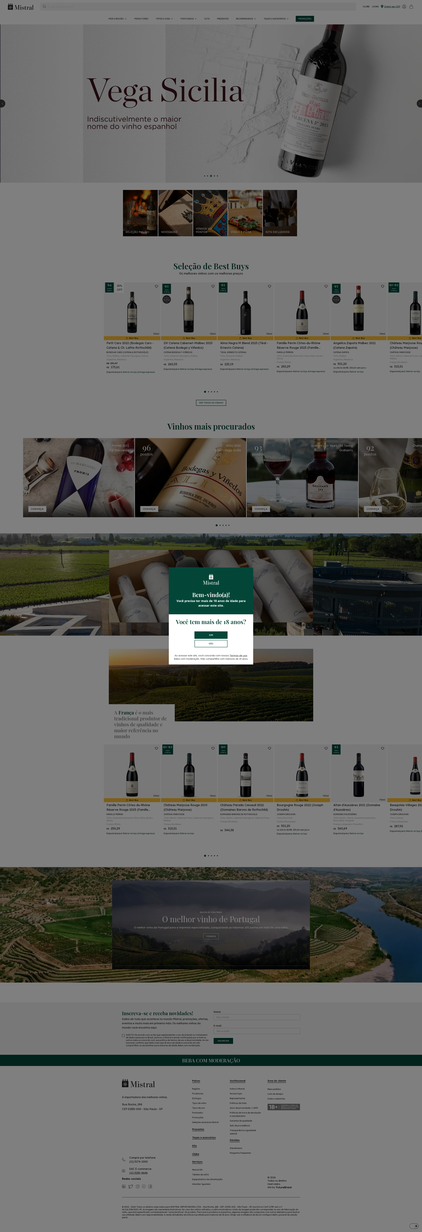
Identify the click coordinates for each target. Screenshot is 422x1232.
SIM (211, 635)
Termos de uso (238, 655)
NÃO (211, 643)
